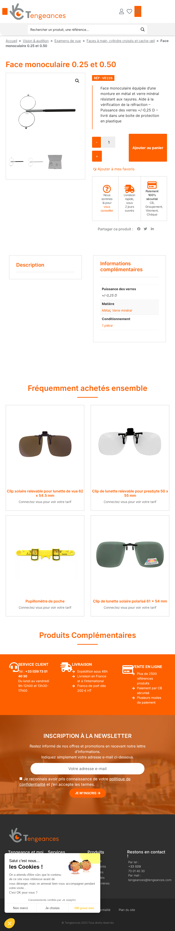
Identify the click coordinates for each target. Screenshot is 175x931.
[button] (77, 81)
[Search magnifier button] (142, 29)
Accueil (11, 41)
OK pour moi (84, 908)
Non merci (20, 908)
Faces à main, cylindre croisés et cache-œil (121, 41)
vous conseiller (107, 208)
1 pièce (107, 325)
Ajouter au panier (147, 147)
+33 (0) (31, 671)
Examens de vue (67, 41)
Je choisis (52, 908)
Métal (106, 310)
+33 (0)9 (134, 866)
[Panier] (137, 11)
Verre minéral (122, 310)
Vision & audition (36, 41)
